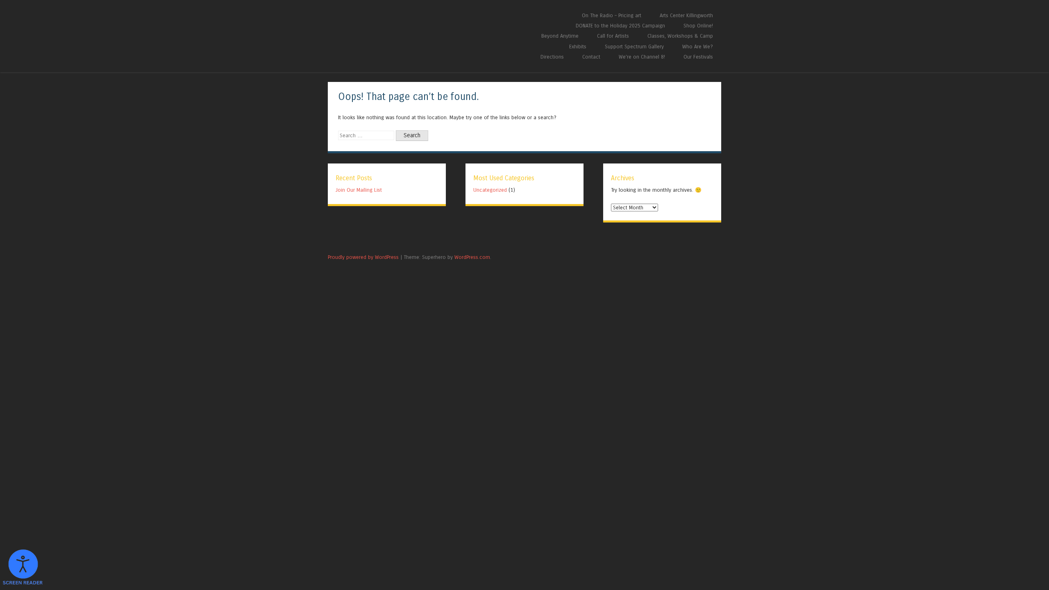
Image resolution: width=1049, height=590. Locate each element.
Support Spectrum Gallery (634, 46)
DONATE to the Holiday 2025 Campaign (620, 26)
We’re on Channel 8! (642, 57)
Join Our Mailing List (359, 190)
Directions (552, 57)
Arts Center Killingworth (686, 15)
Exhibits (577, 46)
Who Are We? (697, 46)
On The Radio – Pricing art (611, 15)
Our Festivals (698, 57)
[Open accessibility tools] (22, 567)
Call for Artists (613, 36)
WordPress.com (472, 257)
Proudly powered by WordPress (363, 257)
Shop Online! (698, 26)
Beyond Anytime (560, 36)
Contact (591, 57)
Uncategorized (490, 190)
